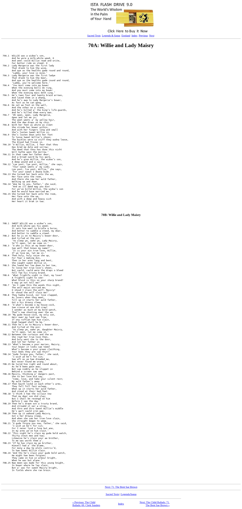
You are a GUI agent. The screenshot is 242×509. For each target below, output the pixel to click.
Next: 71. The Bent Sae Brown (121, 487)
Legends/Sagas (128, 494)
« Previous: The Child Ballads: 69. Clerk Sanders (86, 504)
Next (151, 35)
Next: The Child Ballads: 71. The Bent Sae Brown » (155, 504)
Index (134, 35)
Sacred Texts (94, 35)
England (125, 35)
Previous (143, 35)
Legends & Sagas (111, 35)
